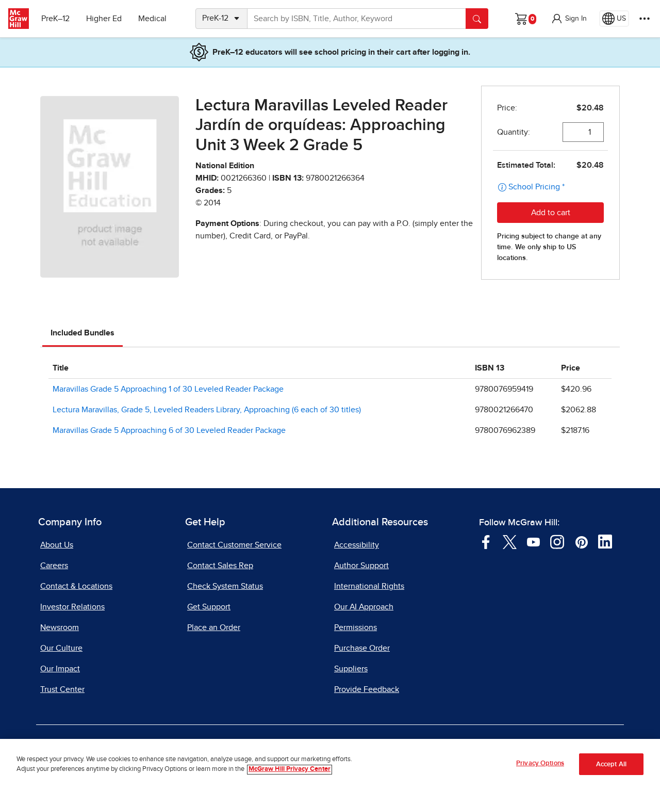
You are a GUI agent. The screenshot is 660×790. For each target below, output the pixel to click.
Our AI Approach (363, 607)
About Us (56, 545)
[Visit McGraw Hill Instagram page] (557, 541)
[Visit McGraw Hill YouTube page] (533, 541)
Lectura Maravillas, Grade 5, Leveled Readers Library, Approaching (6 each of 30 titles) (207, 410)
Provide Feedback (366, 689)
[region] (330, 764)
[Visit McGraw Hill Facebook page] (486, 541)
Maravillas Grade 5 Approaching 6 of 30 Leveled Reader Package (169, 430)
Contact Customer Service (234, 545)
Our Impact (60, 669)
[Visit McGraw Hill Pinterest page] (581, 541)
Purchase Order (362, 648)
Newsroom (59, 627)
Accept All (611, 764)
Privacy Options (540, 763)
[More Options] (644, 18)
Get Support (208, 607)
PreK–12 (55, 18)
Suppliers (351, 669)
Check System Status (225, 586)
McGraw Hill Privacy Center (290, 769)
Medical (152, 18)
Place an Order (213, 627)
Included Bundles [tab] (82, 333)
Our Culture (61, 648)
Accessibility (356, 545)
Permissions (355, 627)
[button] (569, 18)
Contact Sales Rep (220, 565)
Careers (54, 565)
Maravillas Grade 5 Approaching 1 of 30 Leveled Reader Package (168, 389)
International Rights (369, 586)
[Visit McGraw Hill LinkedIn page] (605, 541)
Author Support (361, 565)
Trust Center (62, 689)
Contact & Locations (76, 586)
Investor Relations (72, 607)
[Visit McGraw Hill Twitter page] (510, 541)
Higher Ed (104, 18)
